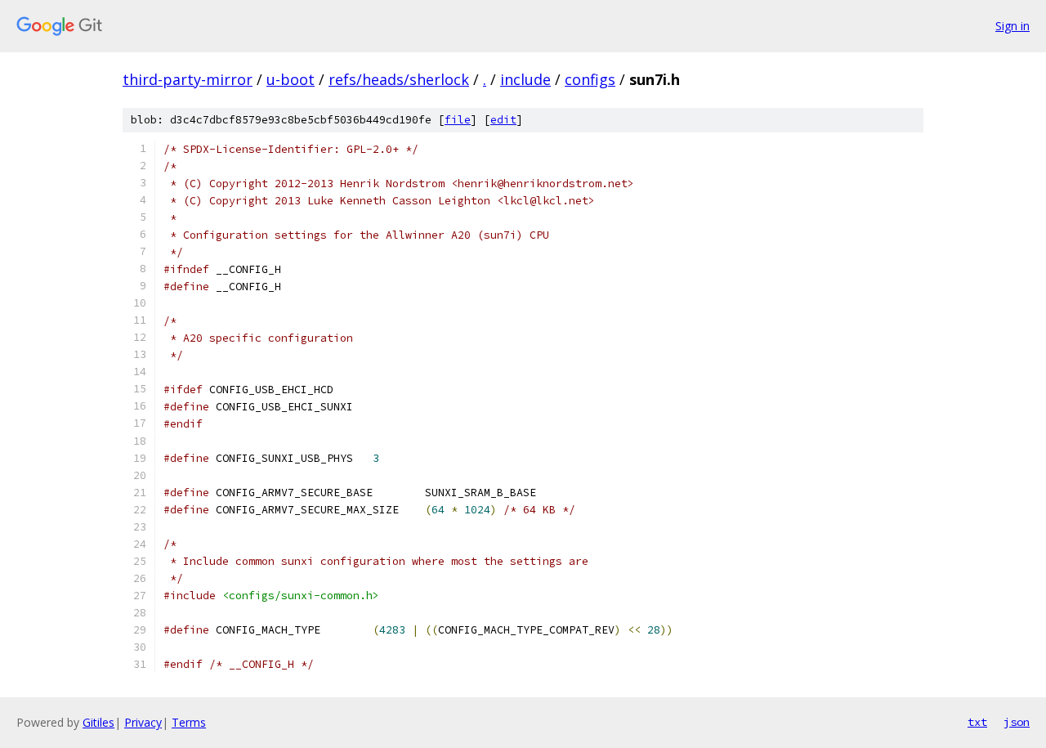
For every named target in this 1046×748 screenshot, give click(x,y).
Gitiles (98, 722)
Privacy (143, 722)
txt (977, 721)
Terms (189, 722)
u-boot (290, 79)
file (458, 120)
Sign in (1012, 26)
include (525, 79)
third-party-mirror (188, 79)
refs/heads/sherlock (399, 79)
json (1017, 721)
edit (503, 120)
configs (590, 79)
